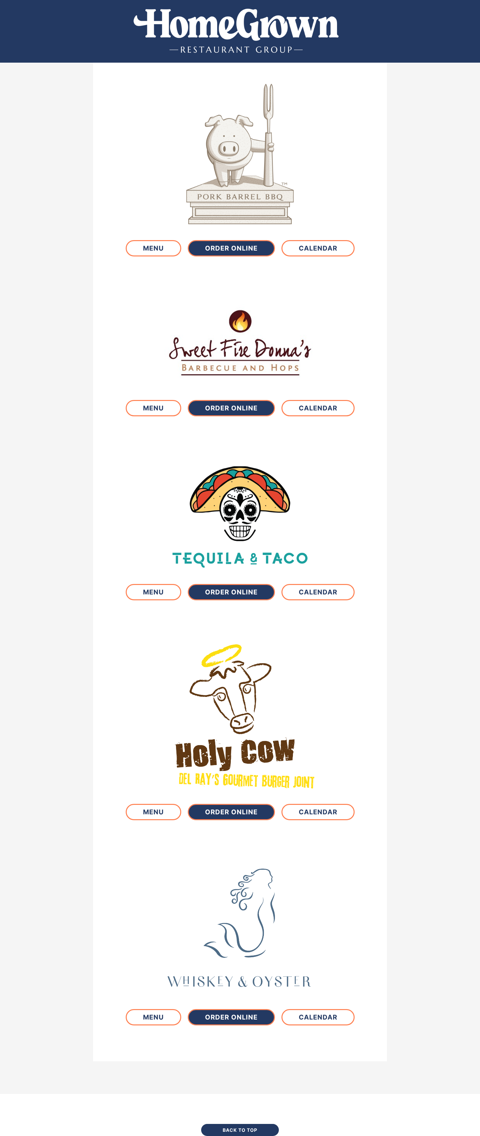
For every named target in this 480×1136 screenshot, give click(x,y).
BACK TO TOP (240, 1130)
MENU (153, 248)
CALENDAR (318, 248)
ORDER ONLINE (231, 248)
